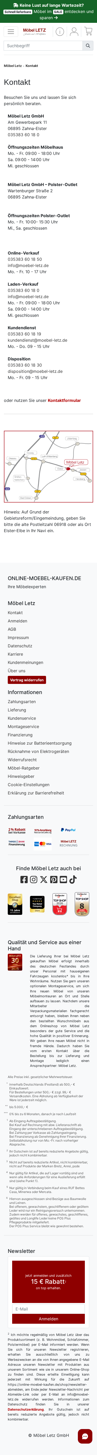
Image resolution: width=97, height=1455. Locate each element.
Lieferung (17, 709)
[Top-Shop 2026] (60, 904)
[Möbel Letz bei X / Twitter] (44, 880)
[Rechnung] (72, 844)
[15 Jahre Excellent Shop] (15, 904)
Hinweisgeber (21, 776)
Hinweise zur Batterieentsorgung (40, 743)
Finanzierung (20, 734)
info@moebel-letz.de (28, 265)
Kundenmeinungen (25, 662)
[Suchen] (88, 46)
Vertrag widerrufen (27, 680)
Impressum (18, 637)
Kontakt (32, 66)
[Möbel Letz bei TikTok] (73, 880)
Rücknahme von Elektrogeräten (38, 751)
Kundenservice (22, 718)
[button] (60, 31)
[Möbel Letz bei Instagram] (33, 880)
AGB (12, 629)
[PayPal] (72, 830)
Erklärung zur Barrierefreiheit (36, 792)
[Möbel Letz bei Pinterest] (53, 880)
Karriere (15, 654)
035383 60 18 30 (25, 365)
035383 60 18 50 (25, 259)
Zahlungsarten (22, 701)
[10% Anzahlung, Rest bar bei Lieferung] (46, 830)
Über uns (16, 670)
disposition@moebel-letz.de (35, 371)
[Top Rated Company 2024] (37, 904)
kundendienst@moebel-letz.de (37, 340)
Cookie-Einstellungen (28, 784)
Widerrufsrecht (22, 759)
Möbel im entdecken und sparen (49, 11)
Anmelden (17, 620)
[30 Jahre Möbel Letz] (15, 961)
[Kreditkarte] (46, 844)
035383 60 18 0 (23, 134)
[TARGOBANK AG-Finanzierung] (21, 844)
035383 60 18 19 (24, 334)
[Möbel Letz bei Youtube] (63, 880)
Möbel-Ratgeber (24, 768)
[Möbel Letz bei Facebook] (24, 880)
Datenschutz (20, 645)
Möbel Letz (13, 66)
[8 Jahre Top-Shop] (82, 904)
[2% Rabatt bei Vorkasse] (21, 830)
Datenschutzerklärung (26, 1409)
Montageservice (23, 726)
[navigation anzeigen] (11, 31)
